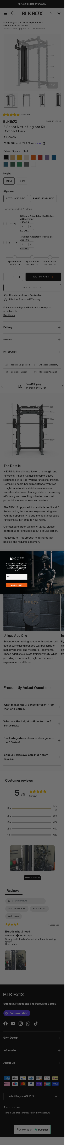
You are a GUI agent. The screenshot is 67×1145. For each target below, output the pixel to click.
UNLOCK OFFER (16, 585)
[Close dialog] (64, 553)
